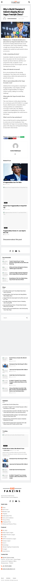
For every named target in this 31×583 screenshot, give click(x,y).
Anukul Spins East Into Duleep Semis (17, 375)
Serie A (4, 542)
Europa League (6, 540)
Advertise (8, 578)
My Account (5, 509)
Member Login (6, 511)
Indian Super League (8, 532)
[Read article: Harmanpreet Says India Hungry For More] (5, 365)
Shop (4, 507)
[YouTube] (16, 251)
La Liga (4, 536)
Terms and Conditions (7, 517)
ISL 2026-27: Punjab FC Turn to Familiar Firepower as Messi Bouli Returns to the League (18, 382)
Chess (5, 179)
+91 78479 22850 (7, 566)
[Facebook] (10, 251)
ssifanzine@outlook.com (9, 569)
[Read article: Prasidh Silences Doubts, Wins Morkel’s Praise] (5, 359)
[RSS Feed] (19, 251)
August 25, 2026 (13, 371)
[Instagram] (13, 251)
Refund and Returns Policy (9, 524)
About (2, 578)
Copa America (6, 551)
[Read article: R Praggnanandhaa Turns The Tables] (15, 172)
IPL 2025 (5, 530)
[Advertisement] (15, 338)
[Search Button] (29, 2)
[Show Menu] (1, 2)
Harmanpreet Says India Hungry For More (18, 364)
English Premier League (9, 534)
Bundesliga (5, 545)
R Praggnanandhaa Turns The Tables (12, 182)
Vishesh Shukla (7, 450)
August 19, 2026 (7, 184)
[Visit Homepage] (15, 2)
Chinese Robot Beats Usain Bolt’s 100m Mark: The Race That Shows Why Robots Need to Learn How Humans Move (18, 390)
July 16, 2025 (21, 18)
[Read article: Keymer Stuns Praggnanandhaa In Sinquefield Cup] (15, 195)
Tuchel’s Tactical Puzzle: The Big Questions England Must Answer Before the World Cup (18, 263)
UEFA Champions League (9, 538)
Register (5, 513)
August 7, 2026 (6, 234)
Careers (14, 578)
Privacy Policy (6, 519)
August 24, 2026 (13, 385)
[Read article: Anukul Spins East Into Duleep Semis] (5, 376)
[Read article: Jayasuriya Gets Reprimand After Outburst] (5, 371)
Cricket (5, 445)
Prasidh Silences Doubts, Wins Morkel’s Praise (13, 448)
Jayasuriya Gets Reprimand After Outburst (18, 369)
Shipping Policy (7, 522)
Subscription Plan (7, 515)
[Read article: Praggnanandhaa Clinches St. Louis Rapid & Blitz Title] (15, 220)
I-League (5, 549)
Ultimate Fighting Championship (10, 547)
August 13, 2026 (7, 209)
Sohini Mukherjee (11, 18)
